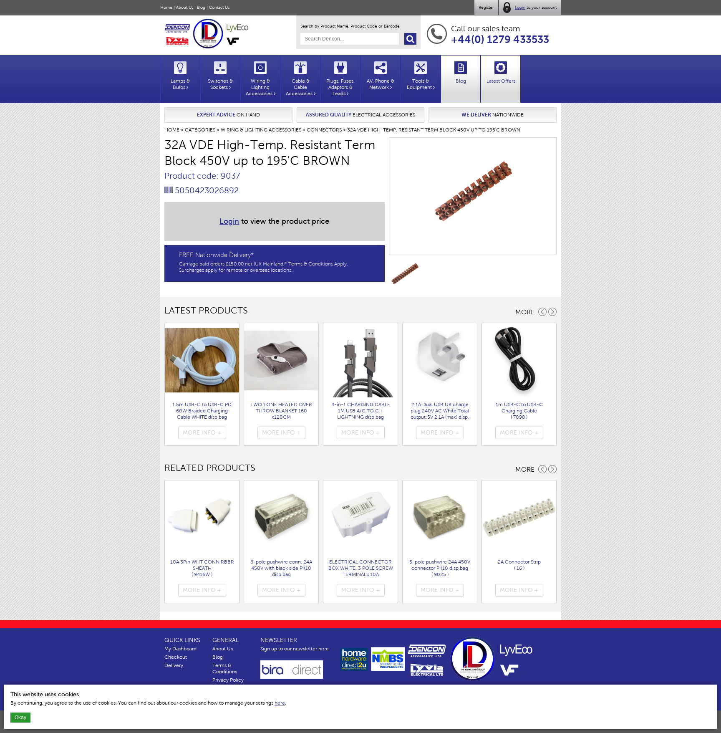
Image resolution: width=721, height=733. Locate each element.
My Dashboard (180, 649)
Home (166, 7)
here (280, 703)
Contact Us (219, 7)
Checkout (175, 657)
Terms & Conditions (224, 668)
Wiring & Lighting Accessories (261, 130)
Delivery (173, 665)
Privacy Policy (228, 680)
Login (520, 7)
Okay (20, 717)
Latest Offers (501, 81)
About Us (184, 7)
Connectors (324, 130)
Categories (200, 130)
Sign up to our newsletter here (294, 649)
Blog (201, 7)
